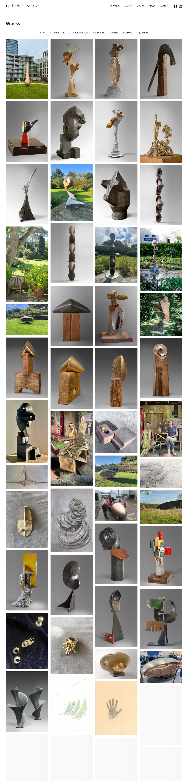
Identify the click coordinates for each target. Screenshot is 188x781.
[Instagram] (180, 6)
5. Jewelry (142, 32)
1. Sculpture (57, 32)
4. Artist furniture (120, 32)
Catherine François (23, 5)
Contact (164, 5)
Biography (114, 5)
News (152, 5)
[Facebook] (175, 6)
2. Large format (78, 32)
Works (128, 5)
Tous (43, 32)
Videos (140, 5)
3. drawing (99, 32)
